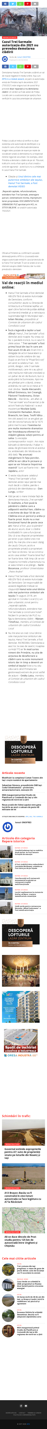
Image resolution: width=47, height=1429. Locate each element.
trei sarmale (38, 816)
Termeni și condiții (34, 1413)
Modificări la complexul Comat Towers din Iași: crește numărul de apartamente (22, 779)
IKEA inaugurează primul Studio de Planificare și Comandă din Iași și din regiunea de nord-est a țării (19, 797)
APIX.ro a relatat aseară (13, 79)
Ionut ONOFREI (24, 57)
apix (27, 816)
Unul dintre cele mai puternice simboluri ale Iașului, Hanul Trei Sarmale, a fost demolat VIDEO (25, 181)
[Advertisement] (23, 121)
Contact (22, 1413)
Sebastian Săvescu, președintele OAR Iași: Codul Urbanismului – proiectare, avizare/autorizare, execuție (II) (22, 787)
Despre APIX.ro (11, 1413)
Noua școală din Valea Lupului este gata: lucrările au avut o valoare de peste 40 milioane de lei (21, 807)
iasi (30, 816)
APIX (28, 1424)
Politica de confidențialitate (24, 1415)
